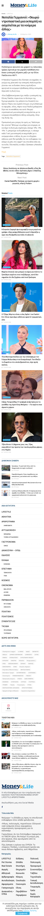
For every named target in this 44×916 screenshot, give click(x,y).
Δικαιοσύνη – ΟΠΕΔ (11, 550)
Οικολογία (7, 607)
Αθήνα (5, 654)
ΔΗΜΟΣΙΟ (28, 654)
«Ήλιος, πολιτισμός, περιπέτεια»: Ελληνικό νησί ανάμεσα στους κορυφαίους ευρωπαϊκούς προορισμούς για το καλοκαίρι (26, 733)
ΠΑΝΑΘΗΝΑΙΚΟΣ (18, 675)
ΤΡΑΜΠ (5, 685)
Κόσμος (6, 580)
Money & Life (12, 34)
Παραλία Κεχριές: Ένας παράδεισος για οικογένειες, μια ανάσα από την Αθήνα (25, 475)
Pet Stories (7, 604)
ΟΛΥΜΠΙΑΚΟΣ (21, 672)
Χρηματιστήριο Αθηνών (10, 691)
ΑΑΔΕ (28, 651)
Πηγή (4, 152)
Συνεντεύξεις (8, 621)
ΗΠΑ (4, 663)
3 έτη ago (16, 497)
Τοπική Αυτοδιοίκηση (11, 537)
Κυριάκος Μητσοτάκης (10, 669)
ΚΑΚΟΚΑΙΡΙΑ (7, 666)
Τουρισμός (7, 633)
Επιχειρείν (7, 595)
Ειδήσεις (6, 555)
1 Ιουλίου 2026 (7, 237)
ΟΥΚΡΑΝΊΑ (32, 672)
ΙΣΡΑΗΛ (23, 663)
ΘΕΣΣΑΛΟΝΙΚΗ (13, 663)
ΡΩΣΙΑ (20, 678)
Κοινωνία (7, 564)
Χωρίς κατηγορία (10, 637)
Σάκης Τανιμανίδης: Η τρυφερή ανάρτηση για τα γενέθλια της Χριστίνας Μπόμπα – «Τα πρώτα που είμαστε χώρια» (22, 404)
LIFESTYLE (10, 13)
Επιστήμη (7, 568)
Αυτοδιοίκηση (9, 530)
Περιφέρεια (7, 534)
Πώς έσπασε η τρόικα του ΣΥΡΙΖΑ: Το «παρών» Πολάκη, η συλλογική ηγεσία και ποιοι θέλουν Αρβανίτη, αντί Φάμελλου (25, 756)
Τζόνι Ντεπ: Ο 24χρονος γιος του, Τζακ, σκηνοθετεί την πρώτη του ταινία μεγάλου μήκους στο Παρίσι (22, 447)
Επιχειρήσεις (31, 660)
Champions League (9, 651)
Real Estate (7, 589)
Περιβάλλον (8, 600)
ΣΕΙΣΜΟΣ (5, 682)
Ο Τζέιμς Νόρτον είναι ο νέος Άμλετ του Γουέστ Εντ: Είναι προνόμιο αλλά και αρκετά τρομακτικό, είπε (22, 317)
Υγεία (5, 576)
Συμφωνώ (22, 913)
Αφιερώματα (8, 525)
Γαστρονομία (8, 541)
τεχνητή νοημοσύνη (28, 691)
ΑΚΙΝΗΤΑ (35, 651)
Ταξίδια (5, 626)
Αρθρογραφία (8, 521)
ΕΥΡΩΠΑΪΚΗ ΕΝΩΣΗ (27, 657)
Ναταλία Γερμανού (13, 156)
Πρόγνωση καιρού (9, 678)
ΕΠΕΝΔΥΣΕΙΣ (14, 657)
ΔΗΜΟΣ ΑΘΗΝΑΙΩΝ (16, 654)
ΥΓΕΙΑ (29, 685)
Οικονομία (7, 585)
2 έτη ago (16, 470)
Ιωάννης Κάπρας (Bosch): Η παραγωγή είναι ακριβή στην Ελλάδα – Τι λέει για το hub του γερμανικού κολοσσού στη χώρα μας (26, 493)
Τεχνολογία (8, 573)
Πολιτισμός (8, 616)
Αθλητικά (6, 516)
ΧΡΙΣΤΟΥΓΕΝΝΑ (27, 688)
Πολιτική (6, 611)
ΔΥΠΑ (36, 654)
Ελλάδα (5, 560)
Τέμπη (12, 685)
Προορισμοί (8, 630)
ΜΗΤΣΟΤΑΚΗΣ (25, 669)
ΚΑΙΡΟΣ (30, 663)
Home (3, 13)
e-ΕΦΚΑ (20, 651)
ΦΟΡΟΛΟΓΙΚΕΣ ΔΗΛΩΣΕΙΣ (11, 688)
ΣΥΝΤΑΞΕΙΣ (14, 682)
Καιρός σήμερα (25, 666)
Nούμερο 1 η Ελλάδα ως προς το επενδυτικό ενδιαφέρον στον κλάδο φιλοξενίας (26, 724)
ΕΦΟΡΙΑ (13, 660)
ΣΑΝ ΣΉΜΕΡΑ (29, 678)
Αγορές (6, 592)
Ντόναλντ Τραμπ (8, 672)
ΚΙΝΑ (15, 666)
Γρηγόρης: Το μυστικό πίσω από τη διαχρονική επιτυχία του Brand (23, 467)
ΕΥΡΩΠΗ (5, 660)
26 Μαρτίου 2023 (25, 34)
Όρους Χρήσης (30, 910)
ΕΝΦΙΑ (5, 657)
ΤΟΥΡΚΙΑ (32, 682)
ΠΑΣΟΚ (28, 675)
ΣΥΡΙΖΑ (23, 682)
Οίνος (6, 546)
